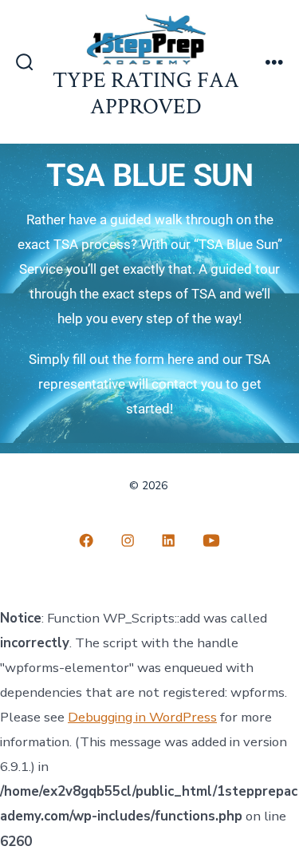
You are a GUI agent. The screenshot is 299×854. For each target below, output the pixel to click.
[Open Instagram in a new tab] (127, 540)
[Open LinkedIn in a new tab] (169, 540)
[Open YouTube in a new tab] (211, 540)
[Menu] (274, 64)
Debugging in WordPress (142, 717)
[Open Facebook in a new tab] (87, 540)
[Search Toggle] (24, 64)
